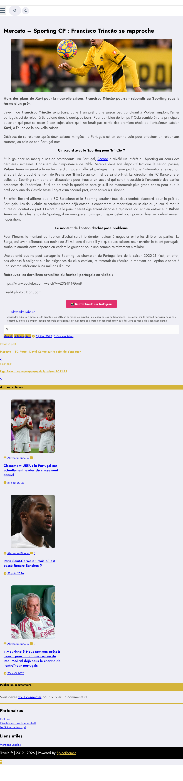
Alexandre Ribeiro (18, 458)
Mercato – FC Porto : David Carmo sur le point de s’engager (40, 352)
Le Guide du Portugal (13, 727)
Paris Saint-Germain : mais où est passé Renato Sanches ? (29, 563)
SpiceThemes (66, 752)
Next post (5, 364)
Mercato (8, 336)
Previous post (8, 344)
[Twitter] (7, 329)
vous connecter (29, 697)
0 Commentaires (63, 336)
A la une (19, 336)
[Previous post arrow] (1, 360)
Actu (28, 336)
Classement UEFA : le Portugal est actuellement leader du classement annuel (31, 470)
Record (102, 158)
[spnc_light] (25, 10)
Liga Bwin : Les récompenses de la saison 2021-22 (33, 371)
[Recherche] (15, 11)
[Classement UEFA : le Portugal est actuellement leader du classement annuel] (33, 426)
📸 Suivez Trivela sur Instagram (91, 304)
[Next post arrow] (1, 379)
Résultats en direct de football (18, 723)
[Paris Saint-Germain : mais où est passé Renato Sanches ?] (33, 521)
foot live (5, 719)
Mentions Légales (10, 745)
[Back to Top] (1, 762)
